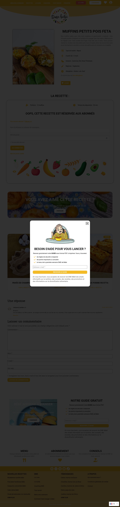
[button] (87, 223)
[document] (60, 253)
